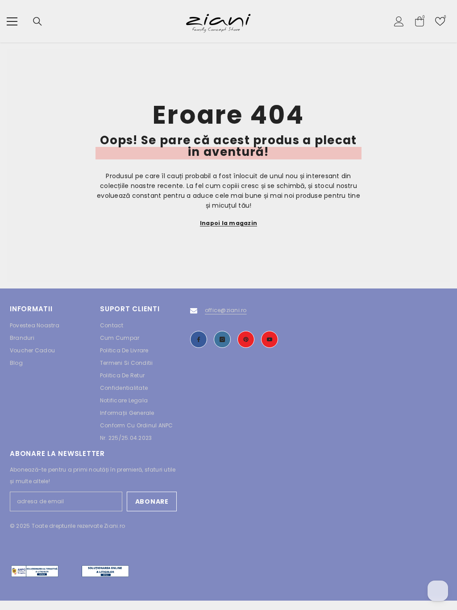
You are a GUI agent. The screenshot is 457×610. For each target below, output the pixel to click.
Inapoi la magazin (228, 223)
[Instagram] (222, 339)
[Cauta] (37, 21)
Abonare (152, 501)
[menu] (12, 21)
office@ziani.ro (226, 310)
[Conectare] (399, 21)
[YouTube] (269, 339)
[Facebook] (198, 339)
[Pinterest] (245, 339)
